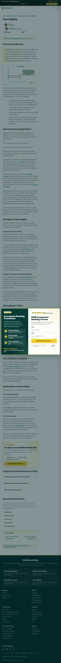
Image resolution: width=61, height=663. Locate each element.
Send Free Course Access (44, 340)
